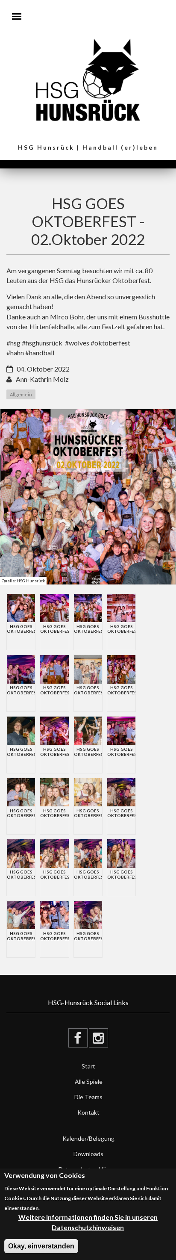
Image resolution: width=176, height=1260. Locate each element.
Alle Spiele (89, 1081)
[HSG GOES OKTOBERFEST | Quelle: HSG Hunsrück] (88, 497)
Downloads (88, 1153)
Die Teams (88, 1097)
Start (88, 1066)
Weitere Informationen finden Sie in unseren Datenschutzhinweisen (88, 1222)
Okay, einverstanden (41, 1246)
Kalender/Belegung (88, 1138)
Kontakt (88, 1112)
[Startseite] (88, 79)
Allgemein (21, 394)
